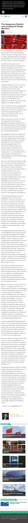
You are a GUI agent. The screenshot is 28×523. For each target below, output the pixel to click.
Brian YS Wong (9, 31)
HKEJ (26, 516)
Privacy (22, 516)
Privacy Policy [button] (9, 8)
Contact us (8, 516)
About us (3, 516)
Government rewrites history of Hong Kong (13, 493)
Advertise (13, 516)
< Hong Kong (5, 21)
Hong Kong (4, 424)
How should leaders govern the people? (12, 435)
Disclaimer (18, 516)
